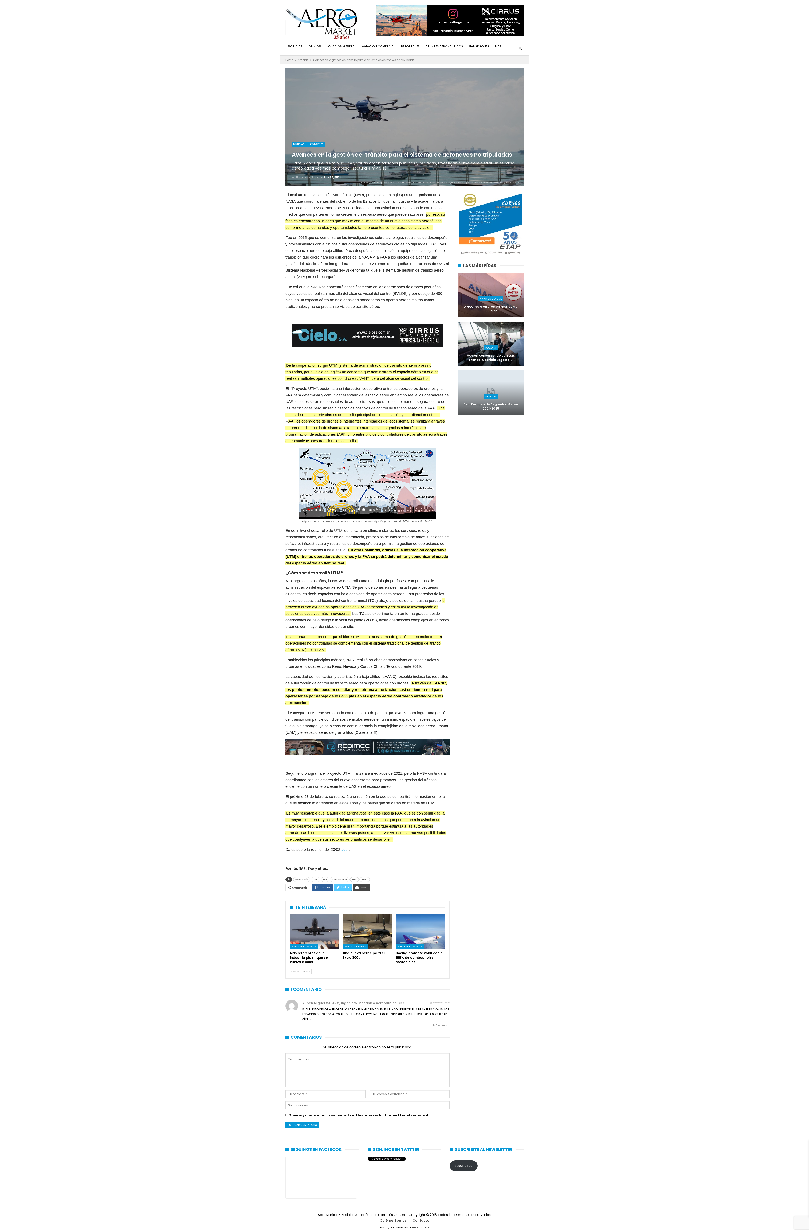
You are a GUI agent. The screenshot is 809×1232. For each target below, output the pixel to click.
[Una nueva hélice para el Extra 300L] (367, 931)
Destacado (301, 879)
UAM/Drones (479, 46)
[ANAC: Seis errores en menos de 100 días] (491, 295)
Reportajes (410, 46)
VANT (365, 879)
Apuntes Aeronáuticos (444, 46)
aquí (345, 849)
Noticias (295, 46)
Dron (315, 879)
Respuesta (442, 1025)
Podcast (490, 347)
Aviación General (341, 46)
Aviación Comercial (378, 46)
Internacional (339, 879)
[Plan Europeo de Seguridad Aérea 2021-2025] (491, 392)
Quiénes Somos (393, 1220)
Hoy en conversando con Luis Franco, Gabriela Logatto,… (491, 357)
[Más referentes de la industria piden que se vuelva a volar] (314, 931)
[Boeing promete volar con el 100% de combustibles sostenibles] (420, 931)
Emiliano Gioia (421, 1227)
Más (498, 46)
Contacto (421, 1220)
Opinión (314, 46)
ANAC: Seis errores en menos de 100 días (490, 308)
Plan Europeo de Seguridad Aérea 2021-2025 (490, 406)
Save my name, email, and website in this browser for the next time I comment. (359, 1115)
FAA (325, 879)
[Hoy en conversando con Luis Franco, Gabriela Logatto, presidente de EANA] (491, 343)
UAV (354, 879)
